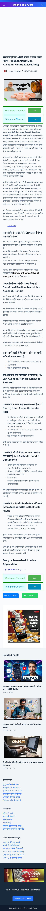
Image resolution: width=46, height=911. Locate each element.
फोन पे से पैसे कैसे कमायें (11, 845)
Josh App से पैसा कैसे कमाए (13, 851)
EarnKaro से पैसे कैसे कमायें (13, 848)
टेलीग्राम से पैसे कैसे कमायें (12, 800)
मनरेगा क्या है (11, 226)
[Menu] (4, 5)
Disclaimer (25, 890)
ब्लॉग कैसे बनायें (8, 813)
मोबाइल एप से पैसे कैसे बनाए (12, 794)
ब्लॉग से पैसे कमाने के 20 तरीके (13, 829)
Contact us (35, 890)
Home (8, 890)
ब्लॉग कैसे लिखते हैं (9, 816)
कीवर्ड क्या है (7, 823)
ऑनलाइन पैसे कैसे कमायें (11, 797)
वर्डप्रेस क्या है (7, 819)
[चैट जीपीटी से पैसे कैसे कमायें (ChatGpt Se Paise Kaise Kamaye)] (23, 747)
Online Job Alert (23, 4)
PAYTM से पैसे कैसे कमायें (12, 858)
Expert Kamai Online (23, 899)
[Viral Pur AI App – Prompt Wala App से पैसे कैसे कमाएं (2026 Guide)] (23, 671)
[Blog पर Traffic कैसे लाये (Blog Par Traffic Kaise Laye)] (23, 709)
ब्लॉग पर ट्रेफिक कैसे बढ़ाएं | (12, 826)
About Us (15, 890)
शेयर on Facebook (10, 596)
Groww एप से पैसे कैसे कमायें (13, 855)
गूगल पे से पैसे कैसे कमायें (11, 842)
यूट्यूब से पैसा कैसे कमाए (11, 784)
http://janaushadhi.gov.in (14, 569)
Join (34, 110)
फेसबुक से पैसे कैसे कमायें (11, 787)
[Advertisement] (23, 31)
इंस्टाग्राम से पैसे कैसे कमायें (12, 791)
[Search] (42, 5)
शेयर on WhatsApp (30, 596)
